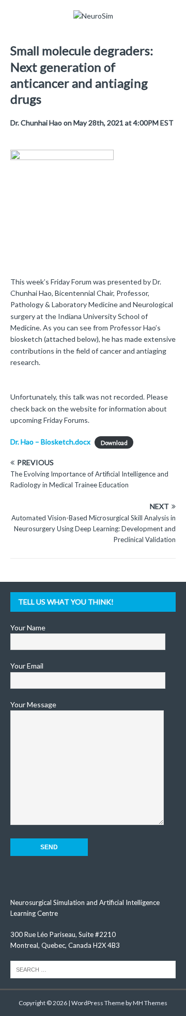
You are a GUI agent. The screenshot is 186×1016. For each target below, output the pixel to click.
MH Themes (150, 1003)
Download (114, 442)
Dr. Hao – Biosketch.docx (50, 441)
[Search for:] (93, 969)
